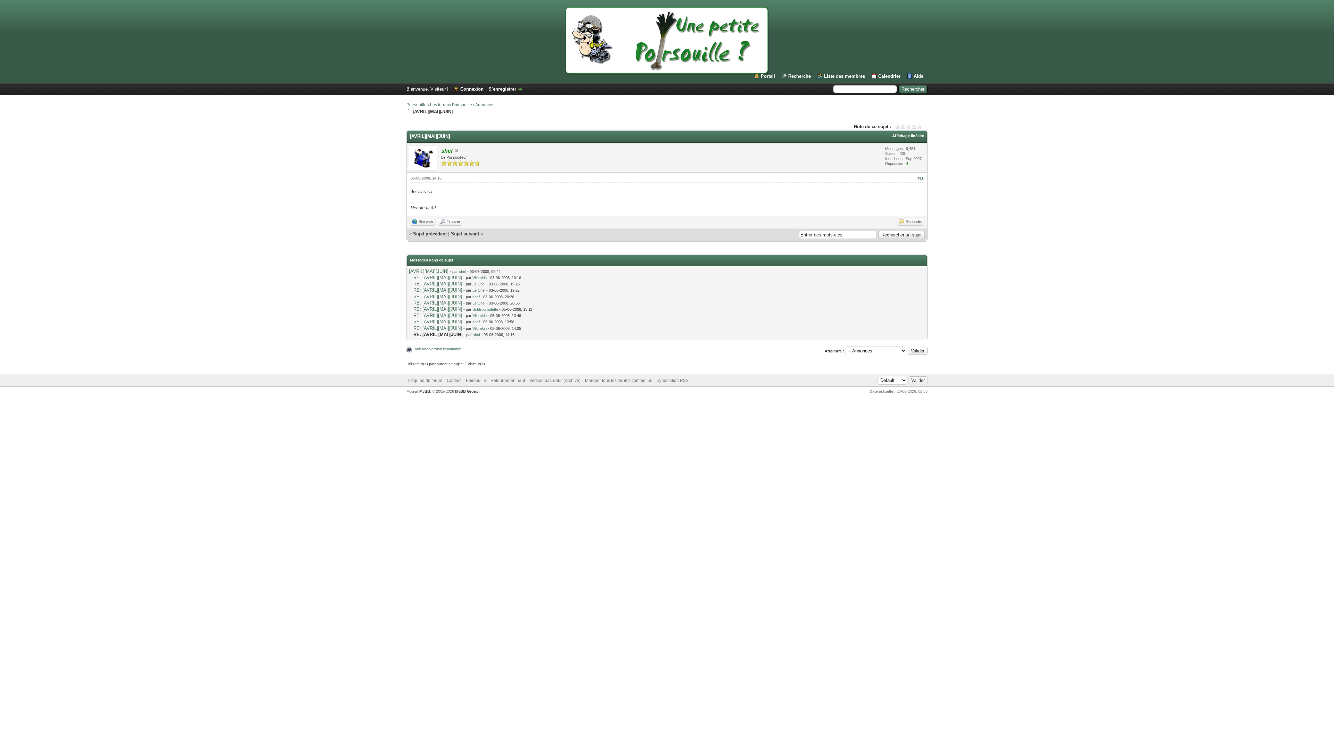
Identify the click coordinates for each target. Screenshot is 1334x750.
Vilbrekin (479, 278)
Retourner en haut (508, 380)
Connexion (472, 89)
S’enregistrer (502, 89)
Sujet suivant (465, 233)
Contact (454, 380)
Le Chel (478, 284)
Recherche (799, 76)
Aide (918, 76)
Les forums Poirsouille (451, 104)
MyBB (424, 391)
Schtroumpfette (485, 309)
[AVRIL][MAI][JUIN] (428, 271)
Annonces (484, 104)
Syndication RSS (673, 380)
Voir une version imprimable (438, 349)
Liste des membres (844, 76)
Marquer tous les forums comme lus (618, 380)
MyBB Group (467, 391)
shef (462, 271)
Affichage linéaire (908, 136)
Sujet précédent (430, 233)
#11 (920, 178)
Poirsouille (416, 104)
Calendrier (889, 76)
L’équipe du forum (425, 380)
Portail (768, 76)
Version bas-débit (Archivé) (554, 380)
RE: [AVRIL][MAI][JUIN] (437, 277)
